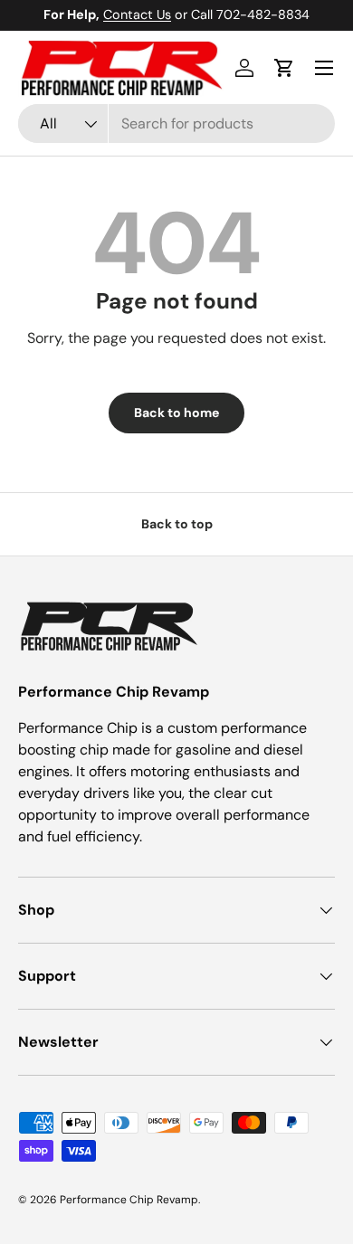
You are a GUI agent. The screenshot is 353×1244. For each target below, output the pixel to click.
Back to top (177, 524)
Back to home (176, 412)
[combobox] (176, 123)
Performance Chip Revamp (129, 1199)
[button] (284, 68)
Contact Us (137, 14)
